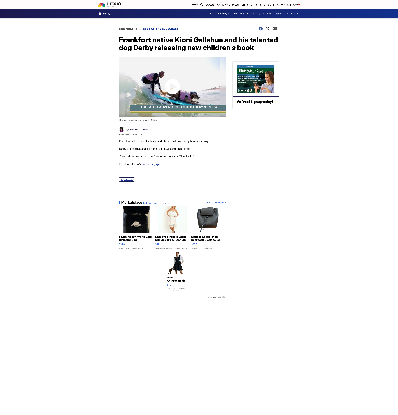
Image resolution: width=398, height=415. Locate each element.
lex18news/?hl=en (105, 13)
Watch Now (289, 4)
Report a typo (127, 179)
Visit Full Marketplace (216, 202)
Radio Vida (239, 13)
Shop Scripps (269, 4)
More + (294, 13)
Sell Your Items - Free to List (156, 203)
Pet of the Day (254, 13)
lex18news (110, 13)
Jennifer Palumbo (139, 129)
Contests (267, 13)
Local (210, 4)
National (223, 4)
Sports (252, 4)
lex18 (101, 13)
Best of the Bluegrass (220, 13)
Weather (238, 4)
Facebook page (151, 164)
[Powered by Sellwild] (221, 297)
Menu (196, 4)
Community (128, 28)
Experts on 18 (281, 13)
